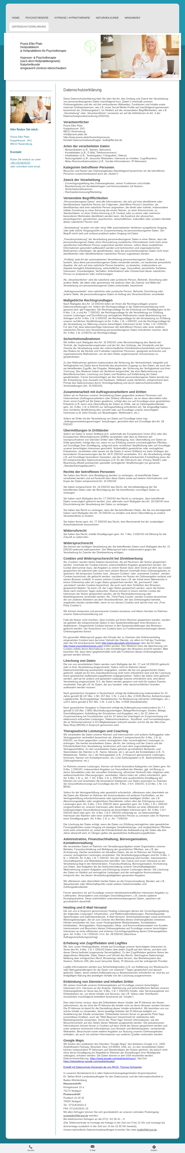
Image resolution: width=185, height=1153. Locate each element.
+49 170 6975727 (20, 162)
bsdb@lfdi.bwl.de (147, 1129)
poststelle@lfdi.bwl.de (75, 1115)
